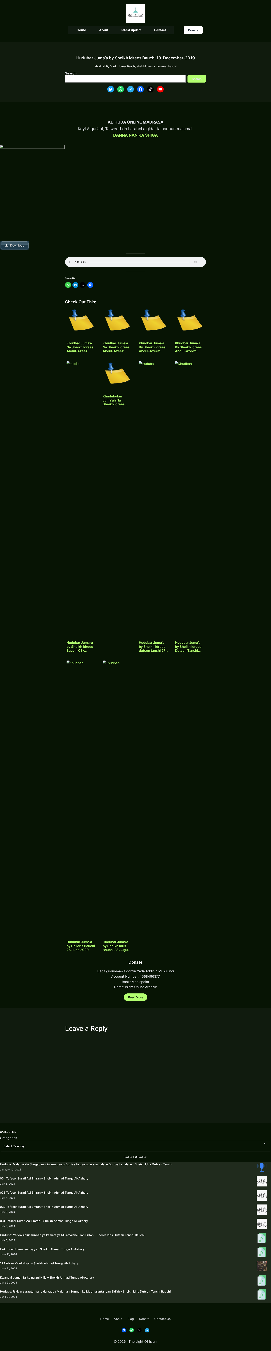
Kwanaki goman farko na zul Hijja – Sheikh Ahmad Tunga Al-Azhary (47, 1277)
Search (71, 73)
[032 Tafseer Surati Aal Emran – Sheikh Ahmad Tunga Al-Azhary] (262, 1210)
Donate (193, 30)
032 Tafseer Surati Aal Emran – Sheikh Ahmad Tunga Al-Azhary (44, 1207)
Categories (8, 1138)
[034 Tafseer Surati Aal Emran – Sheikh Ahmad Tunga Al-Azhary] (262, 1182)
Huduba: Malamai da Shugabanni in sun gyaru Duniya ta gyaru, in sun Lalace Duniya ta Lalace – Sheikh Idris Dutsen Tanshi (86, 1164)
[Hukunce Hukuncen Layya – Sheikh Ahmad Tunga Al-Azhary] (262, 1253)
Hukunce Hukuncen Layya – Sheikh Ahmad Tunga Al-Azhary (42, 1249)
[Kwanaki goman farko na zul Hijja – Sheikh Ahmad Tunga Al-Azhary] (262, 1281)
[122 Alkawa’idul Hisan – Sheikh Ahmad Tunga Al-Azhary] (262, 1267)
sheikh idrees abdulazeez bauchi (156, 66)
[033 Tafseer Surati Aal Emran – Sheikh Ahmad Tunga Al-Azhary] (262, 1196)
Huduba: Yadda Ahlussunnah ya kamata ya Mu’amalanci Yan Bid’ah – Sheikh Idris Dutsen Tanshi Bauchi (72, 1235)
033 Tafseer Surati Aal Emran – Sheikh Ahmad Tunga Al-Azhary (44, 1192)
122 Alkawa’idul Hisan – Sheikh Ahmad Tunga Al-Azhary (39, 1263)
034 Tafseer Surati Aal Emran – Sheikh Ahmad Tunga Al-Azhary (44, 1178)
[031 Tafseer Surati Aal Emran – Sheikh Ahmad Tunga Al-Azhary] (262, 1224)
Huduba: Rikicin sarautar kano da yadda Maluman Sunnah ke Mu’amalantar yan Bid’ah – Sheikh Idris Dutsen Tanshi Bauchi (85, 1291)
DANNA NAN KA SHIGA (135, 135)
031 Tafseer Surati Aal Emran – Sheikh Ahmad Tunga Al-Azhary (44, 1221)
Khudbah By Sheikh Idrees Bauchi (115, 66)
